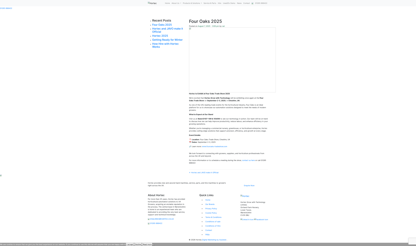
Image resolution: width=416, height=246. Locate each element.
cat (223, 26)
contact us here (248, 160)
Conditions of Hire (212, 226)
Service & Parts (210, 3)
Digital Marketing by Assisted (214, 240)
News (239, 3)
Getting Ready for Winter (167, 39)
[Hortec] (152, 3)
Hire (219, 3)
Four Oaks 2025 (162, 24)
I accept (130, 244)
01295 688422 (6, 8)
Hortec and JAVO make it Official (167, 30)
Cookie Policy (211, 213)
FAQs (207, 234)
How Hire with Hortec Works (165, 45)
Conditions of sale (212, 221)
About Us (176, 3)
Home (167, 3)
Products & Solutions (192, 3)
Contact (246, 3)
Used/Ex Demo (229, 3)
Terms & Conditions (213, 217)
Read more (147, 244)
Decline (138, 244)
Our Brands (209, 204)
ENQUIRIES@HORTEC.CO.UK (162, 219)
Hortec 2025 (160, 35)
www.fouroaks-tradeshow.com (214, 146)
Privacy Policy (211, 208)
